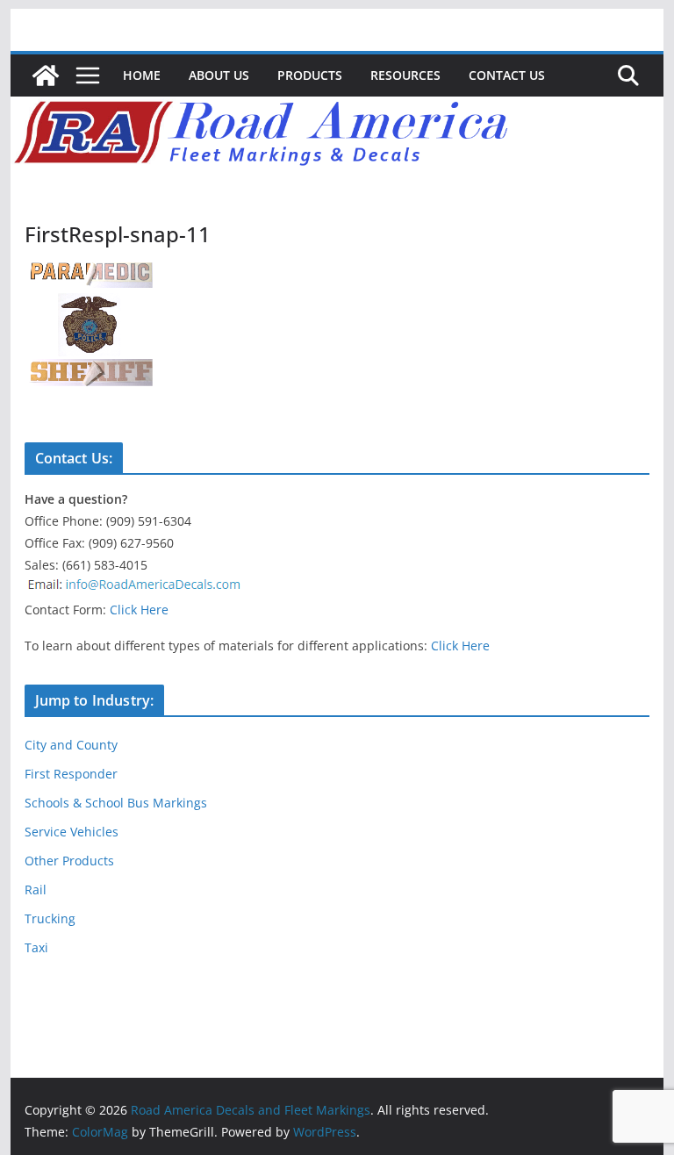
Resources (405, 75)
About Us (219, 75)
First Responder (71, 773)
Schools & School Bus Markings (116, 802)
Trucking (50, 918)
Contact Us (507, 75)
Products (309, 75)
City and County (71, 744)
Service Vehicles (71, 831)
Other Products (69, 860)
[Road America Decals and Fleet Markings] (46, 75)
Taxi (36, 947)
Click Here (139, 609)
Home (142, 75)
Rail (36, 889)
